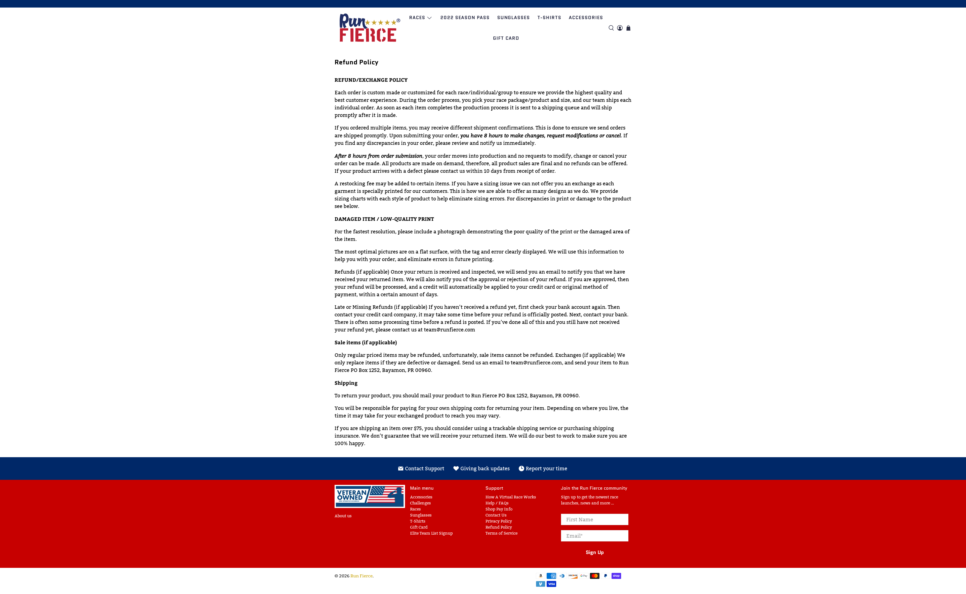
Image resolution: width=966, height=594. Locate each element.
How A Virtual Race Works (511, 497)
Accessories (586, 17)
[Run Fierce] (369, 28)
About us (343, 516)
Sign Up (595, 552)
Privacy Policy (499, 521)
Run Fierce (361, 576)
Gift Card (506, 38)
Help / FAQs (497, 503)
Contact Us (496, 515)
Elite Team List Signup (431, 533)
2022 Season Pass (465, 17)
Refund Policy (499, 527)
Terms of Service (501, 533)
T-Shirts (549, 17)
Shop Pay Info (499, 509)
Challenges (420, 503)
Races (417, 17)
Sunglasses (513, 17)
